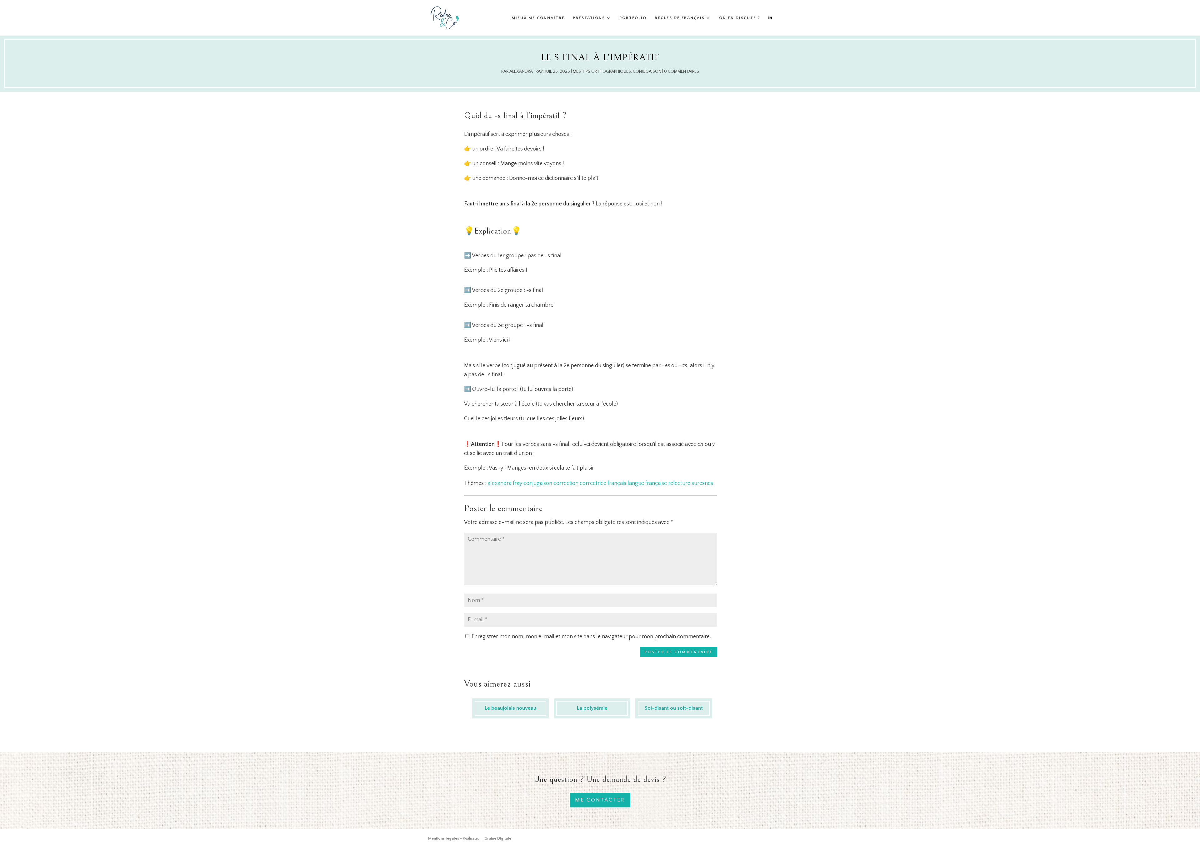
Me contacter (600, 800)
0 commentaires (681, 71)
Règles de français (680, 18)
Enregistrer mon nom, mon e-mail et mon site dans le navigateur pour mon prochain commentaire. (591, 637)
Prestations (589, 18)
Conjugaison (647, 71)
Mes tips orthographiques (602, 71)
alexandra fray (505, 483)
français (617, 483)
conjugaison (537, 483)
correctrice (593, 483)
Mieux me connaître (538, 18)
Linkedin (770, 26)
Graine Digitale (497, 838)
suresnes (702, 483)
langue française (647, 483)
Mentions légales (443, 838)
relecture (679, 483)
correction (565, 483)
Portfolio (633, 18)
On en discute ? (739, 18)
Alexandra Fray (525, 71)
